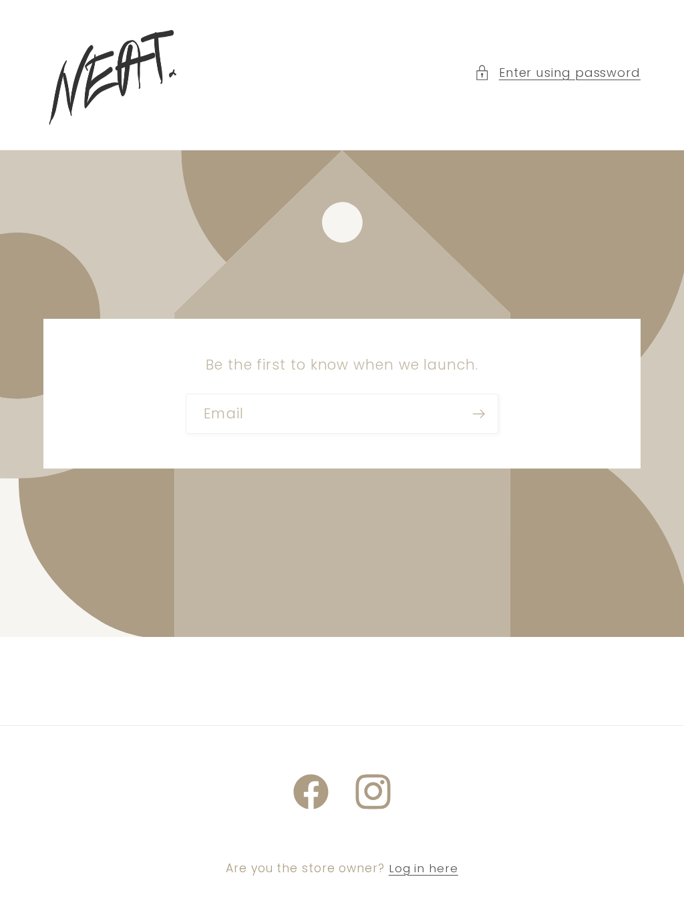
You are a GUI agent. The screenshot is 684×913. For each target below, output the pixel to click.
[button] (557, 72)
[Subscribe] (479, 414)
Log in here (423, 868)
